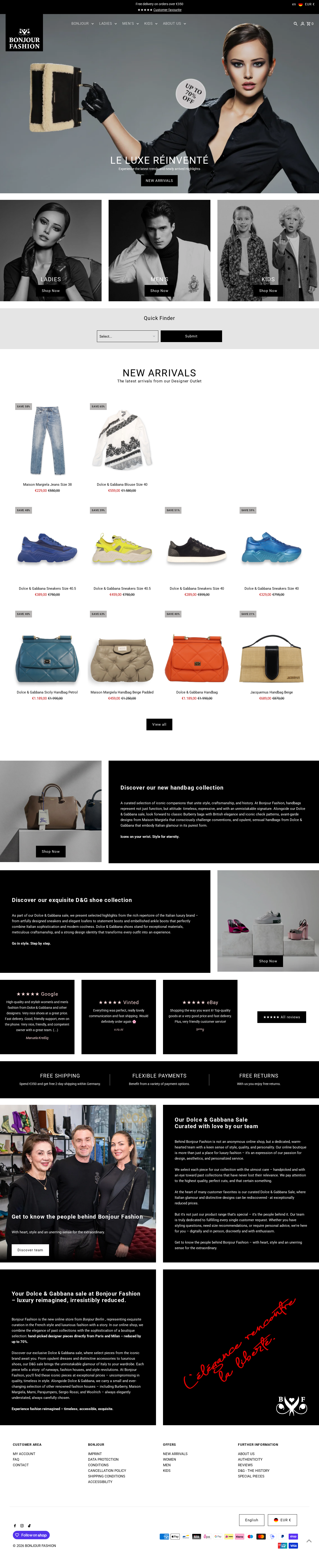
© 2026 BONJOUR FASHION (34, 1546)
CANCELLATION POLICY (107, 1471)
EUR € (310, 4)
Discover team (30, 1250)
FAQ (16, 1459)
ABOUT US (246, 1454)
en (294, 4)
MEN (167, 1465)
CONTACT (21, 1465)
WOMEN (169, 1459)
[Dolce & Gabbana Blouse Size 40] (122, 440)
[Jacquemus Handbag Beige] (271, 648)
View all (159, 724)
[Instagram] (21, 1526)
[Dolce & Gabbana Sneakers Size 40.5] (47, 544)
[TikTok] (29, 1526)
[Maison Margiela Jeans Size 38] (47, 440)
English (251, 1520)
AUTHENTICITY (250, 1459)
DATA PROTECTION (103, 1459)
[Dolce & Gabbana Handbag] (197, 648)
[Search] (296, 24)
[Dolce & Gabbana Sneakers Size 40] (197, 544)
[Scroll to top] (309, 1541)
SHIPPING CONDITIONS (106, 1476)
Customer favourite (167, 10)
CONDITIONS (98, 1465)
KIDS (166, 1471)
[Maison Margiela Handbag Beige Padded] (122, 648)
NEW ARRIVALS (159, 181)
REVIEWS (245, 1465)
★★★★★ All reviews (281, 1017)
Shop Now (51, 291)
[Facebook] (14, 1526)
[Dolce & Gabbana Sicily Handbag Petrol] (47, 648)
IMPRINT (95, 1454)
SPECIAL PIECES (251, 1476)
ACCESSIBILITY (100, 1482)
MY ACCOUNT (24, 1454)
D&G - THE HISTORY (253, 1471)
